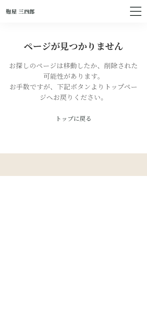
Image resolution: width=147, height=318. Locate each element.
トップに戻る (73, 118)
